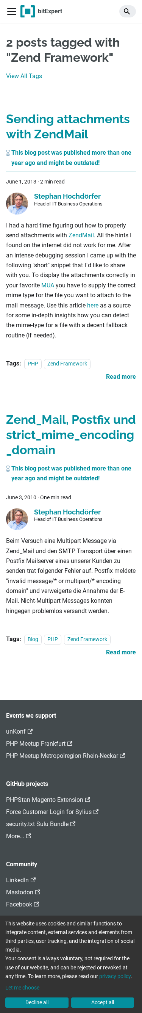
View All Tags (24, 76)
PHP (33, 364)
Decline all (36, 1002)
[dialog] (71, 964)
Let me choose (22, 988)
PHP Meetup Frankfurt (36, 743)
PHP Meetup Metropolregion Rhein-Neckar (62, 755)
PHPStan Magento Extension (44, 799)
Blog (33, 639)
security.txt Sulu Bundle (37, 824)
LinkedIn (17, 880)
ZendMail (81, 235)
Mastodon (19, 892)
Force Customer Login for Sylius (49, 811)
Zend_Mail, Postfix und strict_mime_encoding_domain (71, 434)
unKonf (16, 731)
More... (15, 836)
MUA (47, 285)
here (92, 305)
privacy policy (115, 976)
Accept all (102, 1002)
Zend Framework (67, 364)
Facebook (19, 904)
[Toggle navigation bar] (11, 11)
